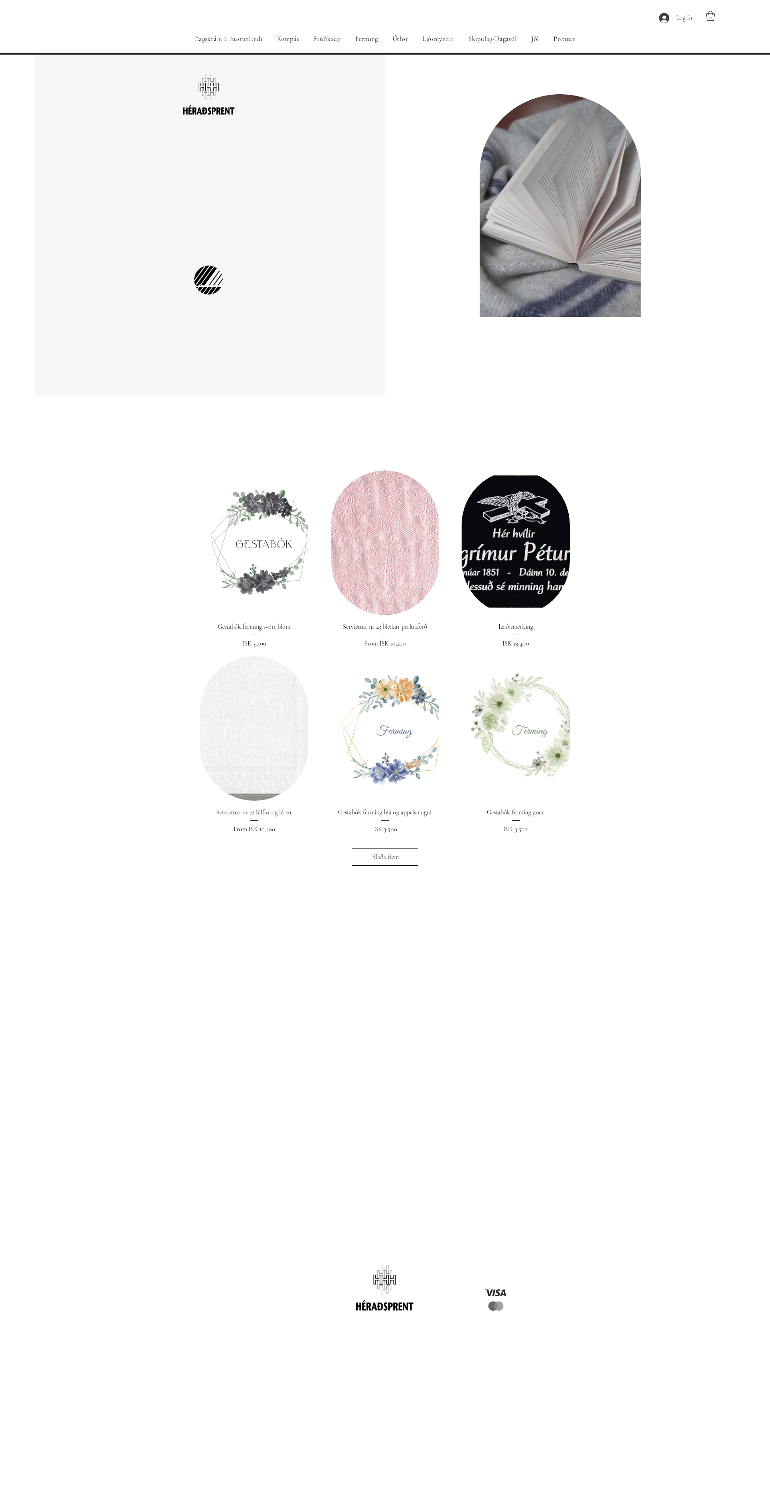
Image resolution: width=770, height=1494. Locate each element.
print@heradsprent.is (289, 1330)
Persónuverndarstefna (498, 1340)
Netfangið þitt (383, 1429)
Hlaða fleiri (385, 857)
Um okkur (497, 1330)
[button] (710, 16)
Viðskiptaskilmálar (497, 1350)
